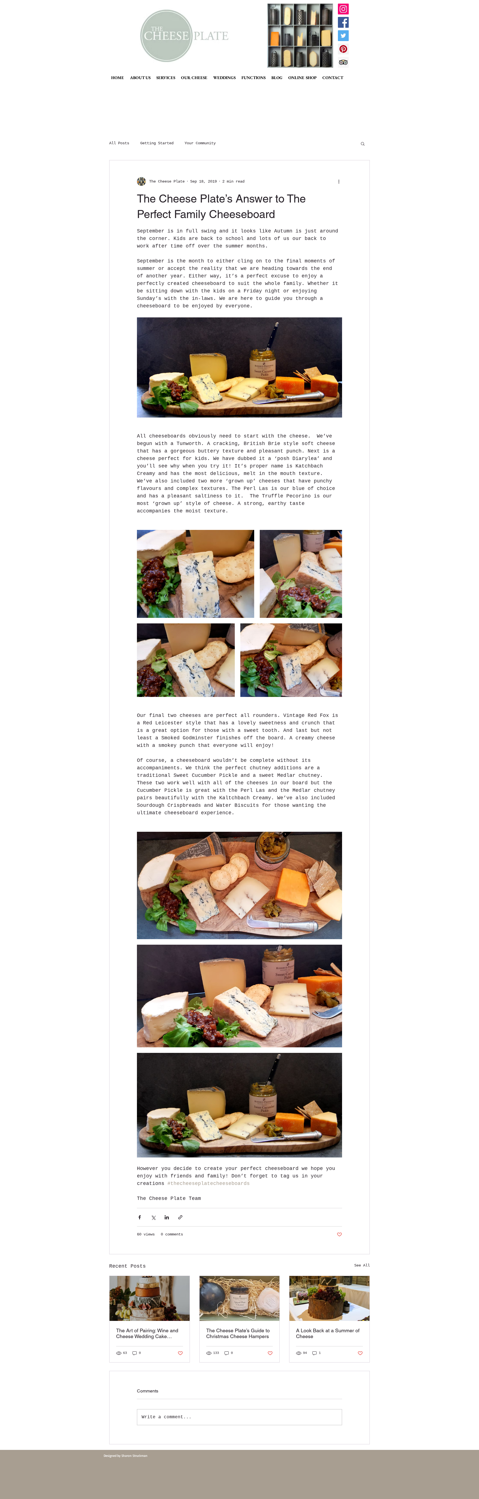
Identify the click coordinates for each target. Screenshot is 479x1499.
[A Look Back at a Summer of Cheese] (329, 1298)
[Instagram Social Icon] (343, 9)
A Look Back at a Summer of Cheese (328, 1333)
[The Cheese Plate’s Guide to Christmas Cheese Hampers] (240, 1298)
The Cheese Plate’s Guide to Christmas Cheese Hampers (238, 1333)
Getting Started (157, 143)
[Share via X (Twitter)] (153, 1217)
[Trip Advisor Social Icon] (343, 62)
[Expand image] (195, 574)
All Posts (119, 143)
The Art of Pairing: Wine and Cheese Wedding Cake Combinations (147, 1333)
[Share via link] (180, 1217)
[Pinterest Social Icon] (343, 49)
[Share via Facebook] (139, 1217)
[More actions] (338, 181)
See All (362, 1265)
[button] (362, 143)
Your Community (200, 143)
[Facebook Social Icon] (343, 22)
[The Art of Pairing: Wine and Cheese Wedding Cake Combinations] (149, 1298)
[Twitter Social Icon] (343, 35)
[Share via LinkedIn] (166, 1217)
